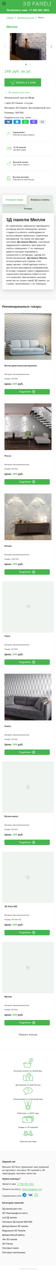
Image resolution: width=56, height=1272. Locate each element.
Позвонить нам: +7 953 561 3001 (28, 10)
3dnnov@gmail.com (32, 1189)
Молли (8, 997)
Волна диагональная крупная (20, 366)
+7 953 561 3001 (25, 1184)
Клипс (7, 726)
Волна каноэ (11, 816)
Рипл (7, 636)
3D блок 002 (10, 906)
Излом (8, 546)
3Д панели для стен (18, 92)
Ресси (7, 456)
